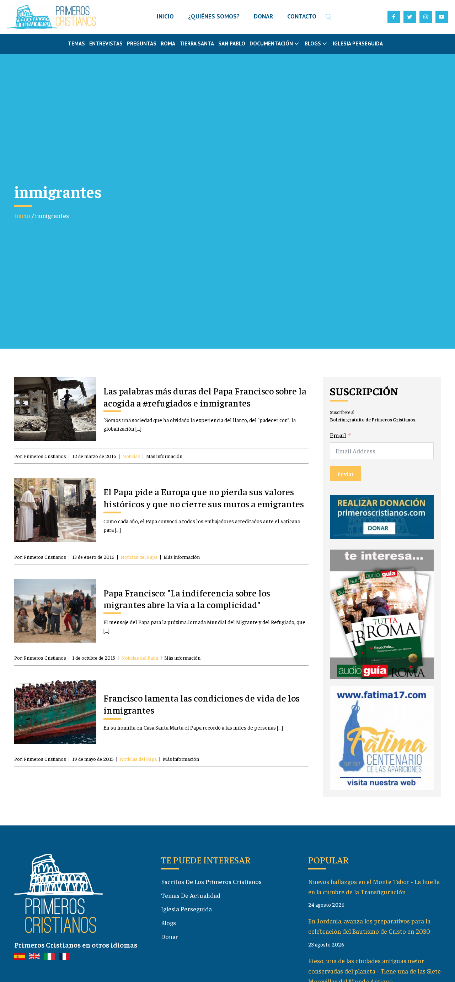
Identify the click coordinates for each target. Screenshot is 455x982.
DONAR (263, 16)
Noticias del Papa (139, 556)
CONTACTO (301, 16)
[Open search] (328, 17)
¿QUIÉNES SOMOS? (214, 16)
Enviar (345, 473)
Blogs (168, 922)
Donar (169, 936)
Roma (168, 43)
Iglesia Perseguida (358, 43)
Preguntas (141, 43)
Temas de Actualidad (190, 895)
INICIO (165, 16)
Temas (76, 43)
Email (338, 435)
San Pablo (231, 43)
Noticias (131, 456)
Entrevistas (106, 43)
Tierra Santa (197, 43)
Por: (40, 456)
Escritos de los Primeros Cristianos (211, 881)
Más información (164, 456)
